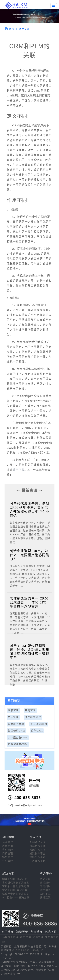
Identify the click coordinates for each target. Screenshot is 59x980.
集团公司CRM (16, 730)
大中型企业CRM (18, 737)
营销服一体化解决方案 (15, 886)
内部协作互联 (37, 846)
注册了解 (19, 469)
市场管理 (13, 717)
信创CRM (37, 730)
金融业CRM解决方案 (14, 890)
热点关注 (24, 29)
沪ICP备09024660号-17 (29, 950)
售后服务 (45, 882)
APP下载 (45, 894)
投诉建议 (45, 897)
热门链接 (7, 931)
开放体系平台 (37, 861)
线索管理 (13, 710)
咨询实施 (45, 879)
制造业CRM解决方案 (14, 879)
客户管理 (7, 849)
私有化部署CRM (18, 744)
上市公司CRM (38, 724)
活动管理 (7, 842)
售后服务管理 (16, 724)
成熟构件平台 (37, 853)
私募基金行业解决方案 (15, 894)
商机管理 (7, 853)
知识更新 (22, 931)
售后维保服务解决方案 (15, 882)
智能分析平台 (37, 857)
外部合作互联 (37, 842)
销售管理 (7, 857)
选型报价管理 (33, 717)
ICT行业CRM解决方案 (15, 897)
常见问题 (45, 886)
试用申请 (45, 890)
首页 (12, 29)
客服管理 (7, 861)
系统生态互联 (37, 849)
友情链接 (37, 931)
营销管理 (30, 710)
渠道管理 (38, 937)
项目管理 (25, 937)
